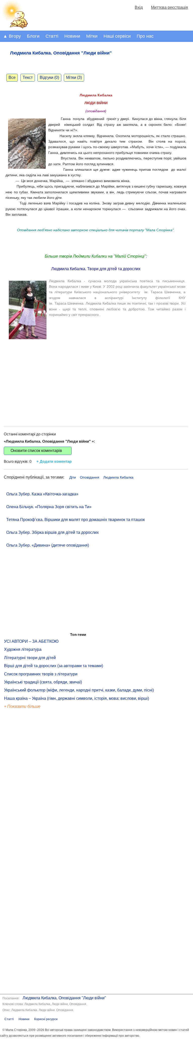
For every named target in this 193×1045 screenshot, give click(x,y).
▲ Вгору (12, 36)
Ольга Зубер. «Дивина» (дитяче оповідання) (47, 545)
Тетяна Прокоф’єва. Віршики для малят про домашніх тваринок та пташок (75, 519)
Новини (72, 36)
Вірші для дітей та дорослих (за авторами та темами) (53, 666)
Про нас (145, 36)
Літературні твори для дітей (30, 658)
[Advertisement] (96, 378)
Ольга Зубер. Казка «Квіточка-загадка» (42, 494)
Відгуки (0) (49, 77)
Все (12, 77)
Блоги (33, 36)
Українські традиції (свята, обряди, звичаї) (43, 682)
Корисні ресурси (46, 1019)
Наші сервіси (117, 36)
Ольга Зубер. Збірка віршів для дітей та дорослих (52, 532)
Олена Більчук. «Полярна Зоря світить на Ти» (48, 507)
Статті (51, 36)
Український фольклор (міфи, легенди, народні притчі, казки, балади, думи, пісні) (79, 690)
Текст (28, 77)
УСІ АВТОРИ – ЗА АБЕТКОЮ (31, 641)
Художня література (22, 649)
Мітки (92, 36)
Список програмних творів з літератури (40, 674)
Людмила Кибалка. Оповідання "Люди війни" (64, 998)
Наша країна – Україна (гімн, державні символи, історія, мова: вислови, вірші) (76, 698)
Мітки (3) (74, 77)
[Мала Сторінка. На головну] (14, 27)
